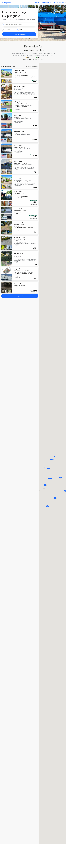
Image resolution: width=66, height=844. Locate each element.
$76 (34, 97)
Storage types (45, 2)
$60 (34, 264)
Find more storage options (19, 34)
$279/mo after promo (33, 218)
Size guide (36, 2)
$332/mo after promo (33, 291)
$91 (35, 232)
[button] (10, 29)
